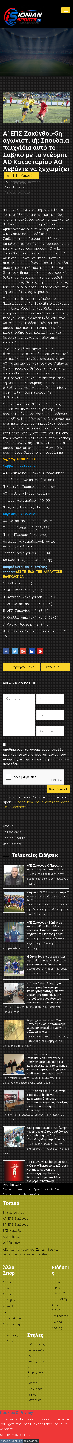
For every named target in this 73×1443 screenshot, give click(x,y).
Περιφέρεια (60, 1316)
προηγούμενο (22, 667)
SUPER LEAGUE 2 (58, 1290)
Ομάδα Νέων (11, 1243)
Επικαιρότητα (13, 1212)
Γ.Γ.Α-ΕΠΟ (59, 1282)
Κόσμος (57, 1328)
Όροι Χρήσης (12, 844)
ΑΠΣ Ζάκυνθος (13, 1237)
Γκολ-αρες (35, 1389)
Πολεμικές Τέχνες (10, 1337)
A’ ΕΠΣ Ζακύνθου (15, 1218)
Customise (31, 1440)
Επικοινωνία (12, 832)
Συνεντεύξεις (35, 1352)
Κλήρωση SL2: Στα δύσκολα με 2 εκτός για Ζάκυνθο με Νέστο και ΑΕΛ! (48, 896)
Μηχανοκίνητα (11, 1326)
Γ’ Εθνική (59, 1299)
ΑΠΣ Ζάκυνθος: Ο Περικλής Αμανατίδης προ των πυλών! (45, 867)
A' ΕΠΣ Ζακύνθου (21, 175)
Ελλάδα (57, 1322)
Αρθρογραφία (36, 1374)
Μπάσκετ (9, 1282)
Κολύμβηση (10, 1306)
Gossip (32, 1383)
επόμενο (54, 667)
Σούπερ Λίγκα (57, 1307)
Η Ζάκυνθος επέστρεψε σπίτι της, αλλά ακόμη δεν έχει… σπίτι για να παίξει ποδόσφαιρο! (48, 960)
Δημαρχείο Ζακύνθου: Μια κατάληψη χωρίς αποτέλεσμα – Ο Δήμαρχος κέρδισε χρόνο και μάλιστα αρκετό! (47, 1026)
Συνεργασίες (36, 1363)
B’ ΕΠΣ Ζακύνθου (15, 1224)
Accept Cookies (11, 1440)
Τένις (7, 1312)
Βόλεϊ (7, 1288)
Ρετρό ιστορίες (34, 1397)
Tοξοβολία (11, 1300)
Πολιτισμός (36, 1344)
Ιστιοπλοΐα (12, 1318)
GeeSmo (47, 1254)
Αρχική (8, 826)
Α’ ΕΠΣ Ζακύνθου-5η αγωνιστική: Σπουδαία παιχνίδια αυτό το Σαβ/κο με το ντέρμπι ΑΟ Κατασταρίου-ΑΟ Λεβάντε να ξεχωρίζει (36, 151)
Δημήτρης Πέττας (25, 182)
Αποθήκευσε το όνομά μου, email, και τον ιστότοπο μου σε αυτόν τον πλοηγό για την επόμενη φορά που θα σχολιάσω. (36, 756)
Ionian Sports (14, 838)
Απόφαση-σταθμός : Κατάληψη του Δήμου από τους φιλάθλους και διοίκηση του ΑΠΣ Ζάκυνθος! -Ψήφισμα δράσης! (47, 1133)
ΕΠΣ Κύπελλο (12, 1230)
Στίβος (8, 1294)
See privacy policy (15, 1435)
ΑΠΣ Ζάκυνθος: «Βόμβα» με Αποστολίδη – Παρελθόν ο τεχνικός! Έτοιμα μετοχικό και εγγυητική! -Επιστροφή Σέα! (47, 928)
